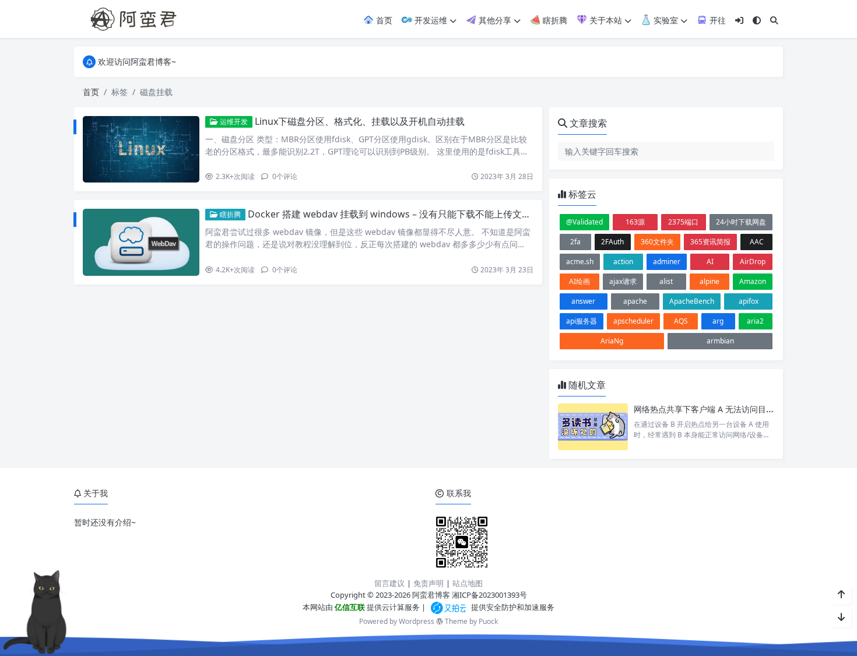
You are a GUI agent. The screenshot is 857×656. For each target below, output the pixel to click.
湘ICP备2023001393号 (489, 595)
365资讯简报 (710, 242)
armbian (720, 341)
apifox (748, 301)
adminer (666, 261)
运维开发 (233, 122)
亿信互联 (349, 607)
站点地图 (467, 583)
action (623, 261)
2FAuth (612, 242)
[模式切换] (756, 20)
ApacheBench (691, 301)
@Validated (584, 222)
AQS (681, 321)
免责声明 (428, 583)
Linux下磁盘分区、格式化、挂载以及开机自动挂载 (360, 121)
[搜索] (774, 20)
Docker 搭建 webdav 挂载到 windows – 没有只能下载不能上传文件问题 (399, 214)
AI (710, 261)
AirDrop (752, 261)
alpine (709, 281)
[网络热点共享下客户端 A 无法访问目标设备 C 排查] (593, 427)
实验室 (664, 20)
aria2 (755, 321)
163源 (635, 222)
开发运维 (429, 20)
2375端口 (683, 222)
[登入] (739, 20)
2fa (575, 242)
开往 (716, 20)
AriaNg (611, 341)
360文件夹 (657, 242)
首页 (383, 20)
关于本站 (604, 20)
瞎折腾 (553, 20)
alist (666, 281)
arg (717, 321)
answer (583, 301)
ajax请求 (623, 281)
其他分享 (493, 20)
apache (635, 301)
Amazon (752, 281)
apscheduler (633, 321)
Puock (488, 621)
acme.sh (579, 261)
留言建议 (389, 583)
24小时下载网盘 (741, 222)
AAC (757, 242)
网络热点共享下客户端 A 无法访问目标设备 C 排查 (725, 409)
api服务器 (581, 321)
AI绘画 (579, 281)
